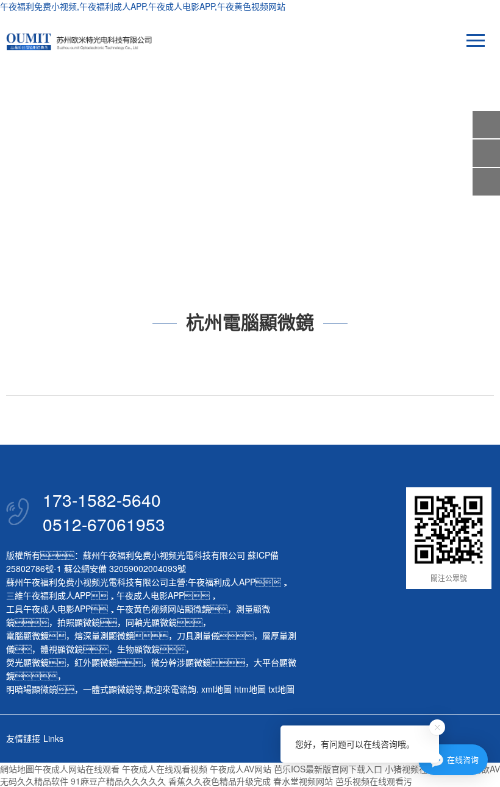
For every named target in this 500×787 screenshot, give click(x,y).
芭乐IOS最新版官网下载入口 (328, 769)
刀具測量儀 (198, 635)
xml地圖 (216, 689)
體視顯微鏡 (61, 649)
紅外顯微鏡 (95, 662)
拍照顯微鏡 (78, 622)
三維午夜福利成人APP (48, 595)
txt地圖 (281, 689)
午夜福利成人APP (221, 582)
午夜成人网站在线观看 (77, 769)
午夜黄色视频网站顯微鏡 (163, 608)
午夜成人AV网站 (240, 769)
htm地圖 (250, 689)
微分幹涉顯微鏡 (181, 662)
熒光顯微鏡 (27, 662)
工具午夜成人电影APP (48, 608)
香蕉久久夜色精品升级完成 (219, 781)
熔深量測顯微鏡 (104, 635)
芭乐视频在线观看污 (373, 781)
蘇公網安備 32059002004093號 (124, 568)
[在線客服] (486, 153)
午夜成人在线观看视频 (164, 769)
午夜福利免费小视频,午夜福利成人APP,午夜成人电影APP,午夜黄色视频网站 (142, 6)
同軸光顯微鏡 (151, 622)
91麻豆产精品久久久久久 (118, 781)
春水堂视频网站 (303, 781)
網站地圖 (17, 769)
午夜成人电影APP (150, 595)
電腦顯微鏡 (27, 635)
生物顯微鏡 (138, 649)
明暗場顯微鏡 (31, 689)
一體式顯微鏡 (108, 689)
